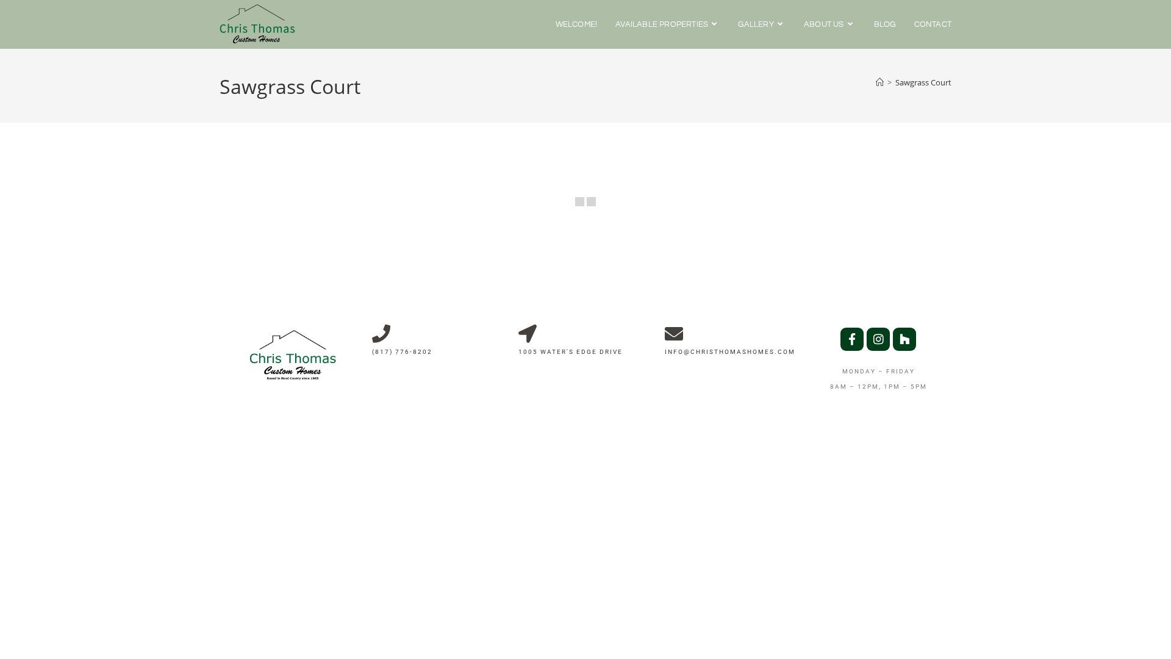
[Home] (880, 82)
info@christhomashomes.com (730, 351)
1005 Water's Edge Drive (570, 351)
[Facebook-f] (852, 339)
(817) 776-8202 (402, 351)
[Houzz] (904, 339)
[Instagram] (878, 339)
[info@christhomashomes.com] (674, 334)
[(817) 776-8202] (381, 334)
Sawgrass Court (923, 82)
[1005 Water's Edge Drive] (527, 334)
